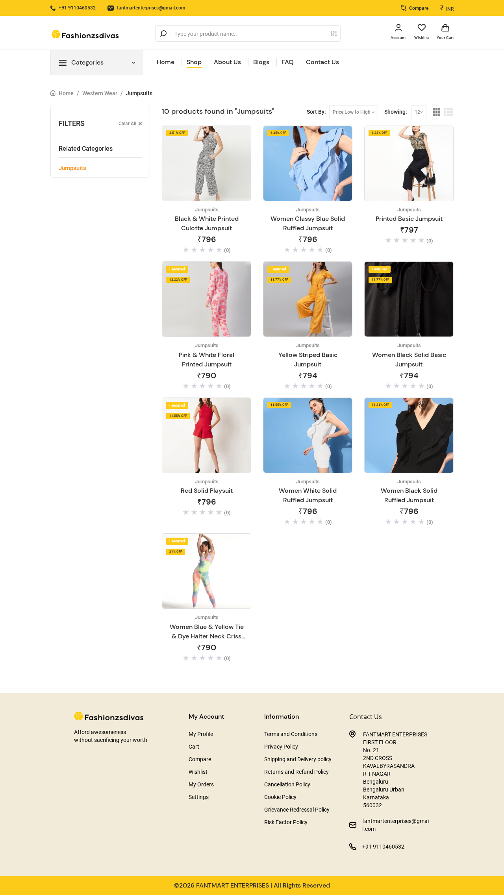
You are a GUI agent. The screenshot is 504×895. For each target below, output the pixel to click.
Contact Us (322, 62)
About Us (227, 62)
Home (165, 62)
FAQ (288, 62)
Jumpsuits (139, 93)
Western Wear (99, 93)
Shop (194, 62)
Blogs (261, 62)
